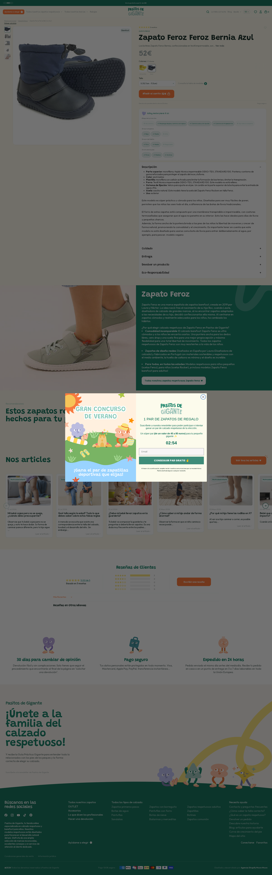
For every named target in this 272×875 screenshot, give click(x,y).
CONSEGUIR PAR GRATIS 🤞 (171, 460)
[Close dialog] (203, 396)
